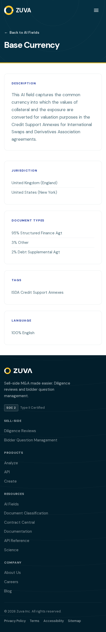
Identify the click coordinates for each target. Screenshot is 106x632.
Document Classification (26, 513)
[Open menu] (96, 10)
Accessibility (53, 621)
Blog (8, 591)
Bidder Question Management (30, 440)
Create (10, 481)
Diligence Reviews (20, 430)
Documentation (18, 531)
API (7, 472)
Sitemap (74, 621)
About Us (12, 572)
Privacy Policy (15, 621)
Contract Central (19, 522)
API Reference (16, 540)
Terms (34, 621)
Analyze (11, 463)
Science (11, 550)
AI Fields (11, 504)
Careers (11, 581)
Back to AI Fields (21, 32)
